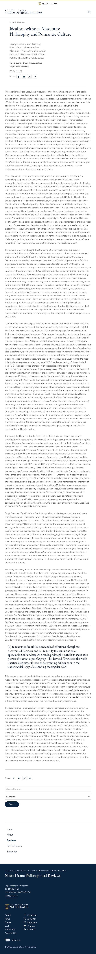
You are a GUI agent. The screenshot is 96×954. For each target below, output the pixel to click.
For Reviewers (14, 845)
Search (12, 804)
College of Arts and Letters (20, 870)
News (7, 918)
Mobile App (10, 929)
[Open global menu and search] (89, 12)
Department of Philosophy (52, 870)
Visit (7, 926)
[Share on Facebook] (18, 76)
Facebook (31, 915)
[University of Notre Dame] (48, 907)
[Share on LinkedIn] (24, 76)
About (10, 834)
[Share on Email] (35, 76)
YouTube (31, 926)
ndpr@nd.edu (11, 895)
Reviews (20, 22)
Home (12, 22)
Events (8, 922)
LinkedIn (31, 929)
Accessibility (11, 933)
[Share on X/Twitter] (29, 76)
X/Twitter (31, 918)
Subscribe (12, 851)
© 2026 (8, 946)
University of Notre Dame (24, 946)
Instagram (32, 922)
